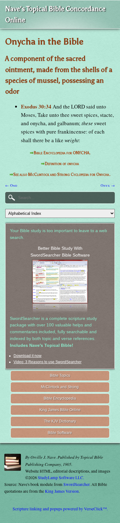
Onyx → (108, 185)
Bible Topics (60, 375)
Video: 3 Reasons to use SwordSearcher (48, 362)
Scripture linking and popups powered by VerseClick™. (60, 509)
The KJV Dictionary (60, 421)
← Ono (11, 185)
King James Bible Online (60, 410)
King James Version (62, 491)
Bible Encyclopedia (60, 398)
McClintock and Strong (60, 387)
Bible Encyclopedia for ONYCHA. (62, 152)
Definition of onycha (62, 163)
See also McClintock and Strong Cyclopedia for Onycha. (61, 174)
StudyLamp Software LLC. (61, 477)
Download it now (28, 356)
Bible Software (60, 433)
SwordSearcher (76, 484)
